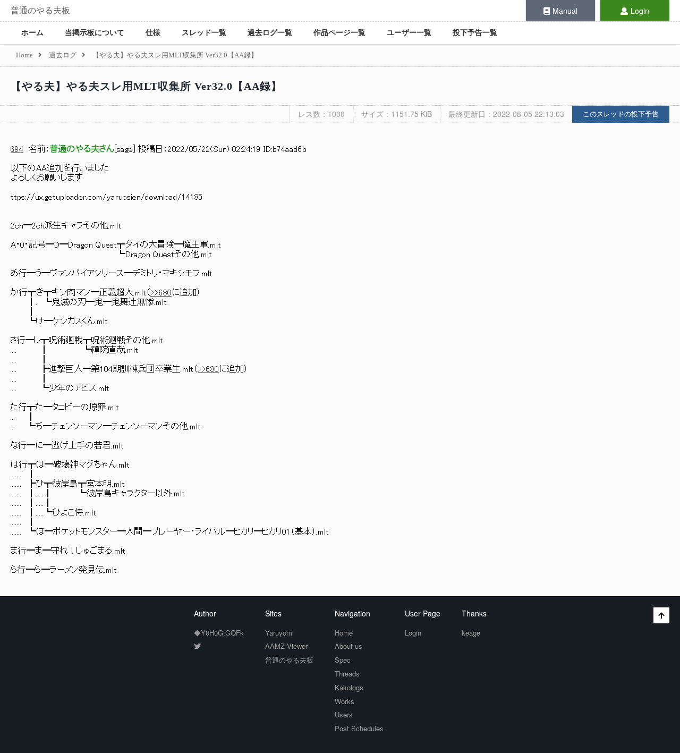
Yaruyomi (279, 633)
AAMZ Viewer (286, 646)
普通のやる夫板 (40, 10)
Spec (343, 660)
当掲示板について (94, 33)
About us (348, 646)
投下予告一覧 (475, 33)
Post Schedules (359, 728)
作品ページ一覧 (339, 33)
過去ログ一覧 (270, 33)
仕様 (153, 33)
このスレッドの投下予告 (621, 114)
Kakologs (349, 687)
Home (344, 633)
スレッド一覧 (204, 33)
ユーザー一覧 (409, 33)
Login (640, 10)
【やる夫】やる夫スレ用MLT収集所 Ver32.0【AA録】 (146, 86)
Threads (347, 674)
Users (344, 714)
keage (471, 633)
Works (344, 701)
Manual (564, 10)
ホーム (32, 33)
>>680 (161, 293)
